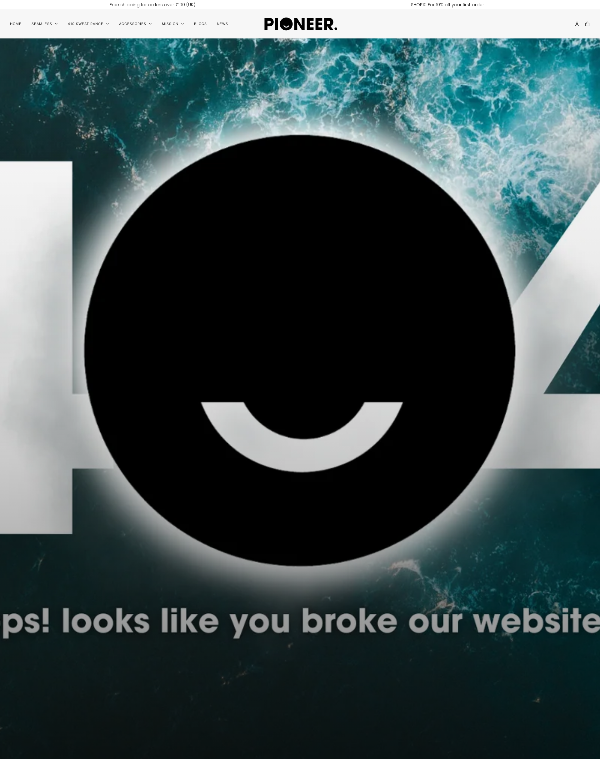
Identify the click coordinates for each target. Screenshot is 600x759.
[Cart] (587, 24)
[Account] (577, 24)
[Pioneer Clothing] (300, 23)
